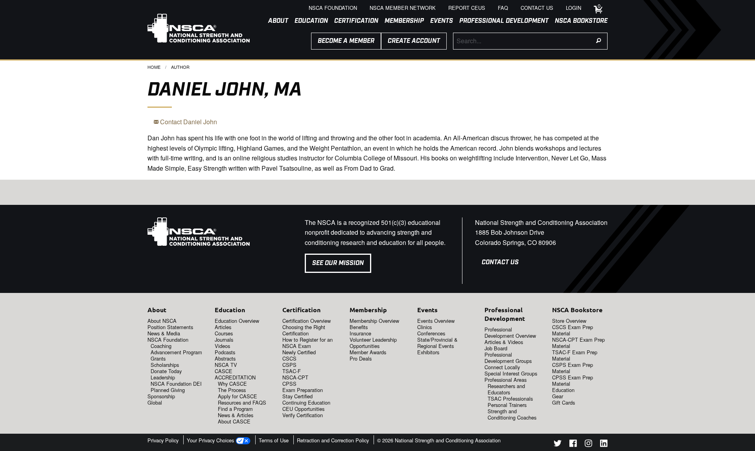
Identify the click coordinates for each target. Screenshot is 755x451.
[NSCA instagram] (588, 444)
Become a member (346, 41)
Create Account (414, 41)
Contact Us (500, 262)
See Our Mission (338, 263)
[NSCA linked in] (604, 444)
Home (153, 67)
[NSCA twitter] (558, 444)
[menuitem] (275, 21)
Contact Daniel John (187, 121)
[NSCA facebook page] (573, 444)
